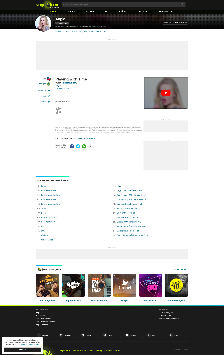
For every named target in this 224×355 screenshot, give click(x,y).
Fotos (74, 31)
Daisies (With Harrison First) (129, 222)
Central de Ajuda (166, 312)
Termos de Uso (165, 316)
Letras (58, 31)
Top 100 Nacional (43, 319)
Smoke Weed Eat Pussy (51, 195)
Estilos (90, 11)
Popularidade (95, 31)
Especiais (40, 312)
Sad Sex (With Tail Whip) (127, 217)
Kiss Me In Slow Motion (127, 208)
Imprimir (44, 102)
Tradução (42, 84)
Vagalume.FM (165, 11)
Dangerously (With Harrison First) (131, 199)
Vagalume (48, 4)
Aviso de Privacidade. (30, 344)
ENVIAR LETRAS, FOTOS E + (176, 23)
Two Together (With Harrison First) (131, 226)
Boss (43, 226)
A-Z (106, 11)
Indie (67, 23)
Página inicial (59, 27)
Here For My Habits (49, 217)
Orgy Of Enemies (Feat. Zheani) (130, 190)
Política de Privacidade (169, 319)
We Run (44, 235)
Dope (43, 213)
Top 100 (71, 11)
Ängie (60, 19)
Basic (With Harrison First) (128, 231)
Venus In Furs (47, 240)
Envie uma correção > (85, 138)
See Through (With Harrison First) (131, 195)
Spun (43, 186)
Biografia (83, 31)
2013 (43, 231)
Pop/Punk (59, 23)
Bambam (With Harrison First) (129, 204)
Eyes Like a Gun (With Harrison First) (132, 235)
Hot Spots (143, 11)
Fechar (22, 350)
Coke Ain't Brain (48, 222)
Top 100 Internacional (45, 322)
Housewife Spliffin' (49, 190)
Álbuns (66, 31)
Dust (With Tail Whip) (126, 213)
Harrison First (68, 82)
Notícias (123, 11)
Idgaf (119, 186)
